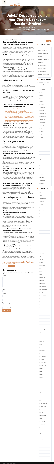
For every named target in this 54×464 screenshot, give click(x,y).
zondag (41, 451)
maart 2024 (41, 177)
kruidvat (41, 335)
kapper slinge (42, 298)
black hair (41, 213)
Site (3, 298)
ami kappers (41, 201)
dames (40, 241)
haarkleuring (41, 262)
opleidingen (41, 383)
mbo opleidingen (42, 356)
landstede (41, 344)
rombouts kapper (42, 406)
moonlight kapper (42, 362)
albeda (40, 195)
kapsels (40, 316)
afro (40, 192)
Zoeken (42, 39)
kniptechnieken (16, 262)
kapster (41, 320)
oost (40, 380)
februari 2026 (42, 107)
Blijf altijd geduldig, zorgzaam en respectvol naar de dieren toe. (17, 121)
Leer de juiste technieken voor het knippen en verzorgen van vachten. (19, 112)
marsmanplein (42, 350)
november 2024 (42, 153)
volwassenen (42, 433)
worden (40, 445)
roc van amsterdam (43, 403)
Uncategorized (18, 29)
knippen (41, 332)
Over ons (18, 3)
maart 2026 (41, 104)
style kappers (42, 421)
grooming (20, 261)
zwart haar (41, 458)
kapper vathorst (42, 307)
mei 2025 (41, 134)
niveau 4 (41, 377)
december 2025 (42, 113)
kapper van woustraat (43, 304)
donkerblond (41, 250)
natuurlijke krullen (42, 365)
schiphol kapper (42, 415)
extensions (41, 253)
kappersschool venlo (43, 313)
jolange (40, 271)
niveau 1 (41, 368)
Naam (4, 289)
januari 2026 (41, 110)
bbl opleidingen (42, 210)
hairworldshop (42, 265)
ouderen (41, 386)
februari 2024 (42, 180)
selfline (40, 418)
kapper (40, 274)
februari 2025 (42, 143)
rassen (28, 262)
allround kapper (42, 198)
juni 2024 (41, 168)
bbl (40, 207)
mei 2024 (41, 171)
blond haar (41, 216)
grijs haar (41, 259)
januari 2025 (41, 146)
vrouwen (41, 436)
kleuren (40, 326)
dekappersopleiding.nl (11, 5)
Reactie (4, 275)
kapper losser (42, 292)
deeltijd (40, 247)
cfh (40, 228)
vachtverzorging (11, 263)
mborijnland (41, 359)
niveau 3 (41, 374)
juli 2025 (41, 128)
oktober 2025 (42, 119)
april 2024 (41, 174)
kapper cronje (42, 277)
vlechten (41, 430)
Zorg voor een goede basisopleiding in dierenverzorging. (16, 108)
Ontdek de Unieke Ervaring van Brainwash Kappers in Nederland (43, 55)
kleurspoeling (42, 329)
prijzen (40, 395)
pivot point (41, 389)
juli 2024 (41, 165)
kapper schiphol (42, 295)
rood (40, 409)
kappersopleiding (26, 261)
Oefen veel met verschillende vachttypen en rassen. (15, 111)
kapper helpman (42, 286)
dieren (6, 261)
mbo (40, 353)
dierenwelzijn (11, 261)
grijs (40, 256)
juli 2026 (40, 92)
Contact (23, 3)
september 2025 (42, 122)
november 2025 (42, 116)
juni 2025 (41, 131)
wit (40, 442)
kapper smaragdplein (43, 301)
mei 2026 (41, 98)
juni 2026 (41, 95)
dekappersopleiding (14, 39)
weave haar (41, 439)
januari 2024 (41, 183)
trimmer (31, 262)
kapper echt (41, 280)
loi (39, 347)
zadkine (41, 448)
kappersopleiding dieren (7, 262)
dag (40, 238)
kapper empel (42, 283)
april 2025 (41, 137)
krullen (40, 338)
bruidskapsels (42, 225)
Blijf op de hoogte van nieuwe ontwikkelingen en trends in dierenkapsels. (19, 116)
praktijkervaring (23, 262)
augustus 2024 (42, 162)
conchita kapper (42, 232)
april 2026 (41, 101)
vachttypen (4, 263)
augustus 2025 (42, 125)
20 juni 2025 (5, 39)
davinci (40, 244)
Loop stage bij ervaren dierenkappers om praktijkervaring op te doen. (19, 120)
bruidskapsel (41, 222)
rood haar (41, 412)
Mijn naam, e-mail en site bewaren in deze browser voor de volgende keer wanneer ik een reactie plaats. (17, 304)
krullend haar (41, 341)
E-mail (4, 293)
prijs (40, 392)
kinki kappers (41, 323)
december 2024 (42, 149)
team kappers (42, 424)
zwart (40, 455)
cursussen (41, 235)
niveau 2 (41, 371)
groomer (16, 261)
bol (40, 219)
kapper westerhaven (43, 310)
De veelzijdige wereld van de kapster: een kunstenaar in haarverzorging (43, 61)
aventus (41, 204)
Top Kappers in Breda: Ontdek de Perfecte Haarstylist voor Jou (42, 67)
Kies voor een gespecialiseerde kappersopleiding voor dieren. (17, 110)
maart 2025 (41, 140)
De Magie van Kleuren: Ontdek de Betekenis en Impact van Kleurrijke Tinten (43, 73)
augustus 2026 (42, 89)
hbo (40, 268)
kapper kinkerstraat (43, 289)
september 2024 (42, 159)
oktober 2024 (42, 156)
